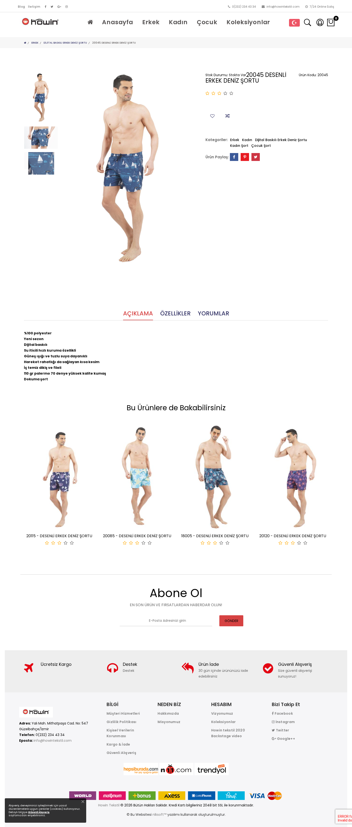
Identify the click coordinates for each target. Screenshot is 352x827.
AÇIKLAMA (138, 314)
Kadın (178, 22)
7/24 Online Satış (321, 7)
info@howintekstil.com (283, 7)
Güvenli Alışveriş (121, 752)
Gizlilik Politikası (121, 721)
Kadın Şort (239, 145)
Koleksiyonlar (248, 22)
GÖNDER (231, 620)
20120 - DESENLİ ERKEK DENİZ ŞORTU (292, 536)
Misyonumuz (169, 721)
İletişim (34, 7)
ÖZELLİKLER (175, 314)
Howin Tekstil (108, 805)
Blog (21, 7)
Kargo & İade (118, 744)
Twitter (282, 730)
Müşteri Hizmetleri (123, 713)
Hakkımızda (168, 713)
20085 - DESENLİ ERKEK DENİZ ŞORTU (137, 536)
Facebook (283, 713)
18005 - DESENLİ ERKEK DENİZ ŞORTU (215, 536)
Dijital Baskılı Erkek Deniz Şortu (65, 43)
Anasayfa (117, 22)
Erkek (151, 22)
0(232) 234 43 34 (243, 7)
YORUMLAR (213, 314)
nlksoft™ (160, 814)
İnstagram (285, 721)
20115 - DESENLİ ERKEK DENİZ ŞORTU (59, 536)
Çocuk (207, 22)
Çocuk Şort (261, 145)
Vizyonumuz (222, 713)
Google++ (285, 738)
